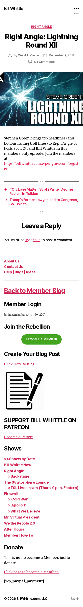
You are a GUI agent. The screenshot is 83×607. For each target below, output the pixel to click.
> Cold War (18, 499)
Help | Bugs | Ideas (19, 272)
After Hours (14, 529)
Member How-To (18, 535)
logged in (32, 240)
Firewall (11, 494)
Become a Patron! (18, 437)
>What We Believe (24, 511)
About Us (11, 261)
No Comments (44, 62)
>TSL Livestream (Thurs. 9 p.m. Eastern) (43, 488)
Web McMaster (28, 55)
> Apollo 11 (17, 505)
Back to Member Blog (34, 291)
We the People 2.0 (19, 523)
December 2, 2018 (62, 55)
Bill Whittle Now (17, 465)
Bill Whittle (13, 8)
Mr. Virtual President (21, 517)
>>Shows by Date (19, 459)
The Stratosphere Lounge (26, 482)
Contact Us (13, 266)
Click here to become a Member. (31, 572)
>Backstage (18, 476)
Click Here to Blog (19, 364)
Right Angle (41, 26)
